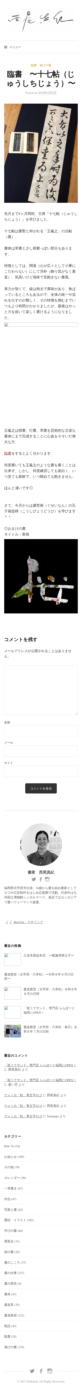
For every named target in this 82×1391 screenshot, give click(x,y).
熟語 (7, 1326)
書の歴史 (10, 1283)
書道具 (9, 1304)
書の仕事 (10, 1273)
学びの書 (10, 1230)
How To (9, 1146)
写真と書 (10, 1209)
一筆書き (10, 1188)
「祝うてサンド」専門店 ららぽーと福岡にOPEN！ (40, 1065)
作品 (7, 1199)
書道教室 (10, 1315)
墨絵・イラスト (15, 1220)
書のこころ (12, 1262)
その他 (9, 1167)
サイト (8, 763)
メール (8, 742)
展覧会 (9, 1241)
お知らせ (10, 1156)
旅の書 (9, 1252)
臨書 (34, 65)
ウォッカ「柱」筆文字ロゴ (23, 1095)
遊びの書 (45, 65)
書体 (7, 1294)
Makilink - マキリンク (28, 922)
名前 (7, 722)
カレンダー (12, 1177)
